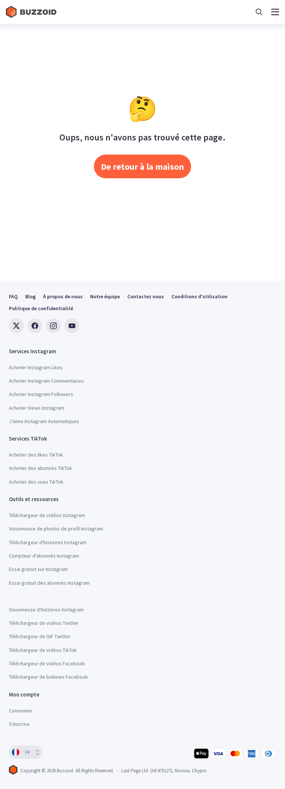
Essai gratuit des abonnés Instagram (49, 582)
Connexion (20, 710)
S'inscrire (19, 724)
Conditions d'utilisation (199, 296)
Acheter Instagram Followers (41, 394)
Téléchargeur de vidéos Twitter (44, 623)
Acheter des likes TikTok (36, 454)
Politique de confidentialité (41, 308)
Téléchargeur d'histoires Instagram (47, 542)
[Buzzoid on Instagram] (53, 325)
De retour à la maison (142, 166)
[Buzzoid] (32, 12)
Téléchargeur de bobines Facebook (48, 676)
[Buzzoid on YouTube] (72, 325)
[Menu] (275, 12)
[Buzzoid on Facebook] (34, 325)
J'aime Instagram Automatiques (44, 421)
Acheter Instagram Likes (36, 367)
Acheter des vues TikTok (36, 481)
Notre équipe (105, 296)
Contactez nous (145, 296)
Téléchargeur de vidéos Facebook (47, 663)
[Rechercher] (259, 12)
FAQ (13, 296)
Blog (30, 296)
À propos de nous (63, 296)
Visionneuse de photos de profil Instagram (56, 528)
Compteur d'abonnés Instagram (44, 555)
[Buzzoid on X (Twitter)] (16, 325)
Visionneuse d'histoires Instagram (46, 609)
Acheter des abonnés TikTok (40, 468)
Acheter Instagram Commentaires (46, 380)
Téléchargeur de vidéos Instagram (47, 515)
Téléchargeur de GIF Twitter (40, 636)
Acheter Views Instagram (36, 408)
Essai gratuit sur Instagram (38, 569)
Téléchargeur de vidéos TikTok (43, 650)
